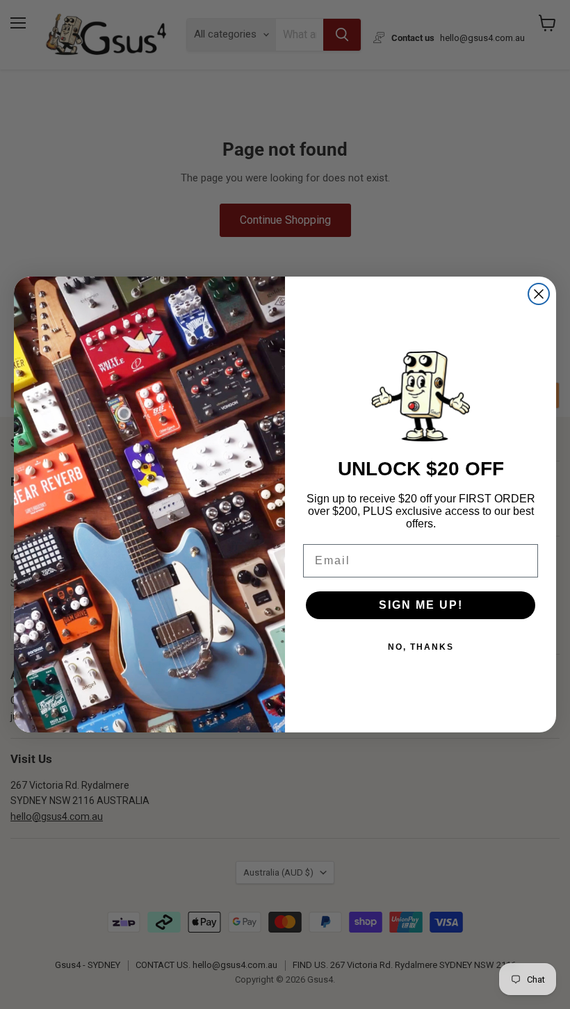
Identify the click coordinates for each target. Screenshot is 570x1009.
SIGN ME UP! (421, 605)
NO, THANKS (421, 647)
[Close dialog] (538, 294)
